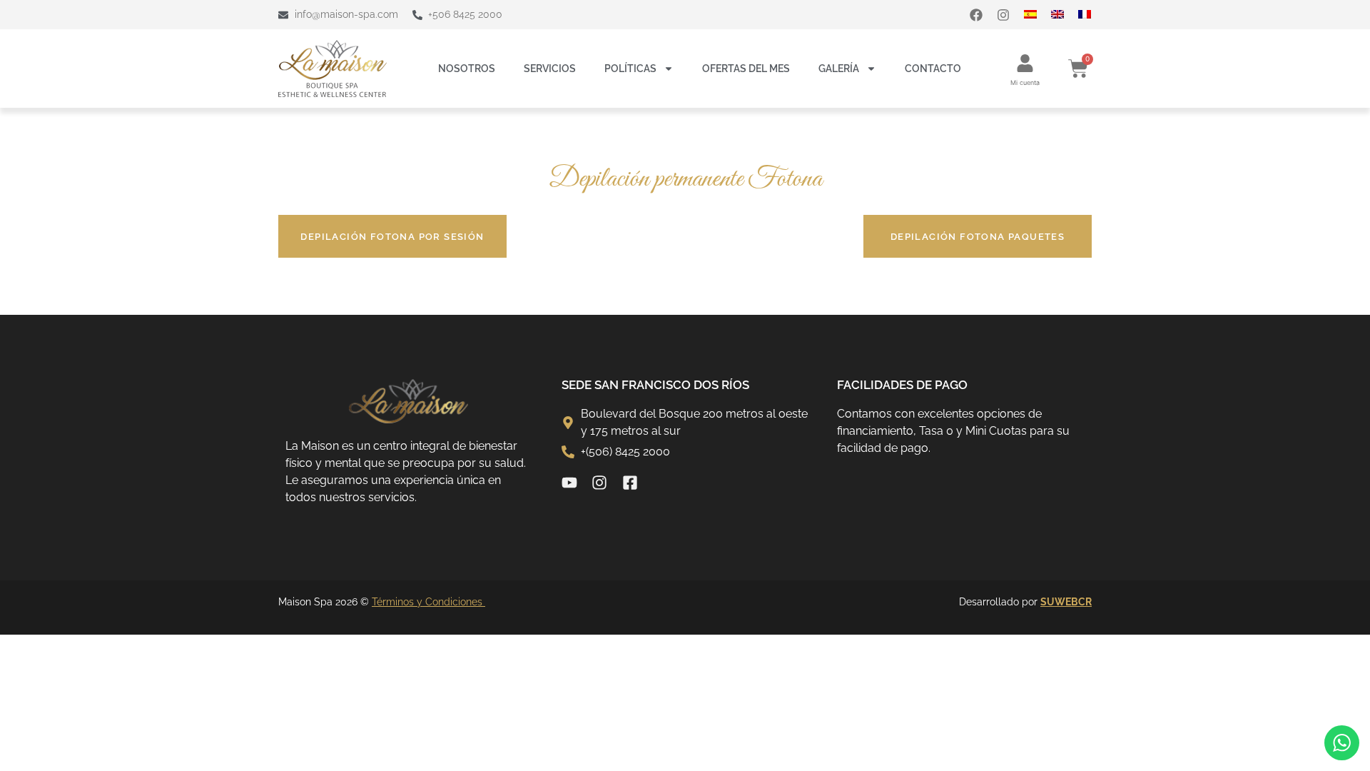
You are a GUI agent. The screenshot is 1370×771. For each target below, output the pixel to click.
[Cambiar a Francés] (1091, 14)
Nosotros (466, 68)
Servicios (550, 68)
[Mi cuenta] (1025, 63)
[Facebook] (976, 15)
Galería (838, 68)
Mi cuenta (1025, 82)
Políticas (630, 68)
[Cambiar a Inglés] (1064, 14)
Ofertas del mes (746, 68)
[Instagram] (1003, 15)
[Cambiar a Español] (1037, 14)
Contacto (933, 68)
